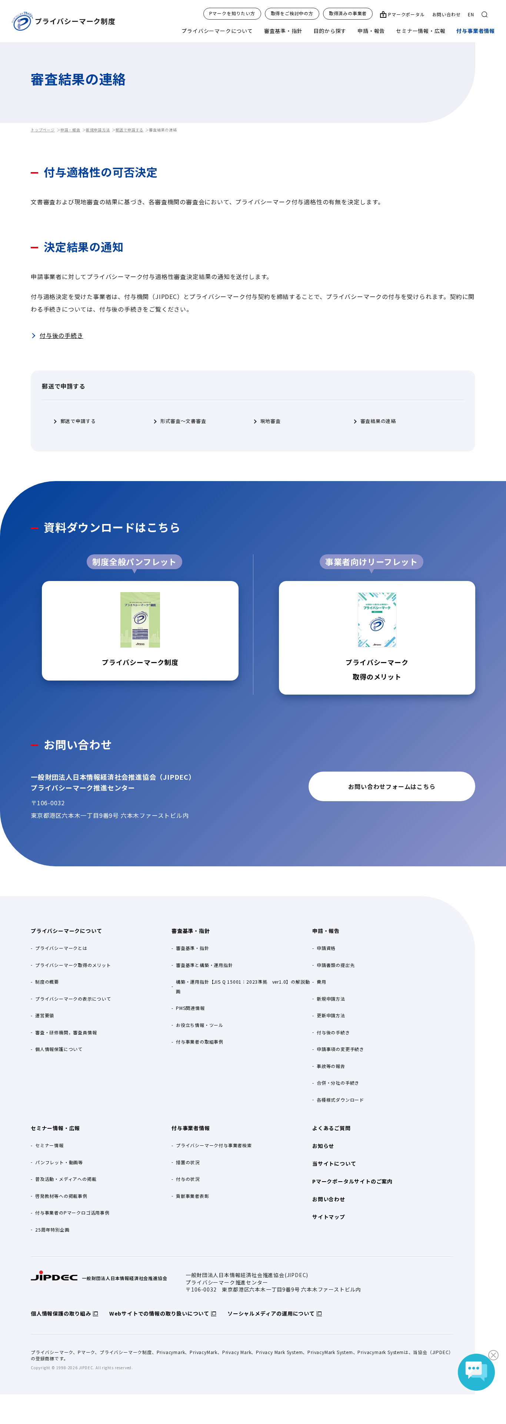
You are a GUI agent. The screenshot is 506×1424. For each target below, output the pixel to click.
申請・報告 (371, 30)
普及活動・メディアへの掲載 (65, 1179)
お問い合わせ (446, 14)
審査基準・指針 (283, 30)
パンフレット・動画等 (59, 1162)
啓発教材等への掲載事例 (61, 1196)
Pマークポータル (406, 14)
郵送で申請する (130, 129)
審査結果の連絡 (378, 421)
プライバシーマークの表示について (73, 998)
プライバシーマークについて (217, 30)
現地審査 (270, 421)
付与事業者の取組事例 (199, 1041)
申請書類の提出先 (335, 965)
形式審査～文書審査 (183, 421)
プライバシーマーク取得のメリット (73, 965)
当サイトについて (334, 1163)
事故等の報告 (331, 1066)
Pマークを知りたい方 (232, 13)
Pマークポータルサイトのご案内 (352, 1181)
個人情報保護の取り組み (61, 1313)
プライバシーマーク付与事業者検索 (214, 1145)
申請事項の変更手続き (340, 1049)
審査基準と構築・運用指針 (204, 965)
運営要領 (44, 1015)
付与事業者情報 (475, 30)
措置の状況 (188, 1162)
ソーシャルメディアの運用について (271, 1313)
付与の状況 (188, 1179)
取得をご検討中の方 (292, 13)
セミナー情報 (49, 1145)
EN (471, 14)
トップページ (43, 129)
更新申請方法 (331, 1015)
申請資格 (326, 948)
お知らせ (323, 1145)
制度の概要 (47, 981)
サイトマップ (328, 1216)
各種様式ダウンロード (340, 1099)
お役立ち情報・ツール (199, 1025)
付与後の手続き (61, 335)
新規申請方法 (98, 129)
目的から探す (329, 30)
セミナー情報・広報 (420, 30)
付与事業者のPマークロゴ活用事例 (72, 1212)
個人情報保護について (59, 1049)
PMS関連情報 (190, 1008)
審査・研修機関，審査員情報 (66, 1032)
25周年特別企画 (52, 1229)
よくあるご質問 (331, 1128)
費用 (321, 981)
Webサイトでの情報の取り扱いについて (159, 1313)
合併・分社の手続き (338, 1082)
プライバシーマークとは (61, 948)
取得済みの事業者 (348, 13)
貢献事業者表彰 (192, 1196)
